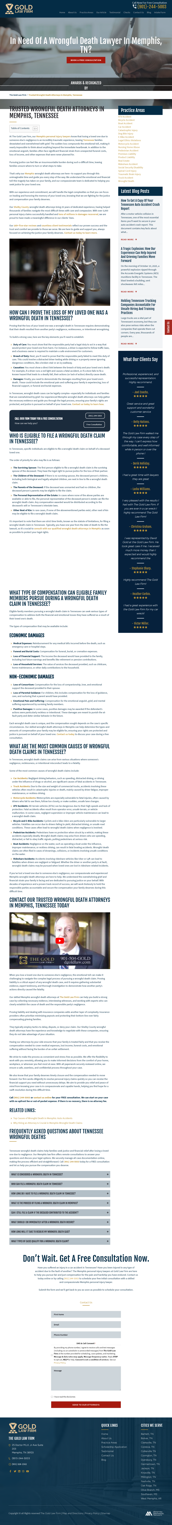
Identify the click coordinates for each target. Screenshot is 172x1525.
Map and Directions (72, 1513)
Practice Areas (86, 12)
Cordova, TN (147, 1446)
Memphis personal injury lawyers (53, 136)
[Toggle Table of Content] (34, 128)
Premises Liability (127, 153)
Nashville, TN (148, 1481)
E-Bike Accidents (34, 820)
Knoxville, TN (148, 1472)
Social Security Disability (130, 167)
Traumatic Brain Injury (129, 174)
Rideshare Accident (128, 164)
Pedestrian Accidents (24, 832)
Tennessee (88, 140)
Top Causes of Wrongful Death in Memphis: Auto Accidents (42, 1118)
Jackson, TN (147, 1468)
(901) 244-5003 (71, 1161)
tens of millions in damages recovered (78, 214)
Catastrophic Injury (127, 130)
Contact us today (65, 734)
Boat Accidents (21, 843)
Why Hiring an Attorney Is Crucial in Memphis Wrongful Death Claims (47, 1122)
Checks (126, 12)
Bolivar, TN (147, 1438)
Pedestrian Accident (128, 150)
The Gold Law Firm (17, 95)
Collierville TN (148, 1451)
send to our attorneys (86, 1404)
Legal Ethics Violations (129, 140)
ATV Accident (124, 116)
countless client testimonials (57, 225)
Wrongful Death (126, 181)
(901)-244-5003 (151, 6)
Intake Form (160, 12)
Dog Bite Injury (125, 133)
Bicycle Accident (126, 120)
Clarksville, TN (148, 1442)
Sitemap (105, 1513)
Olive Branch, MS (150, 1489)
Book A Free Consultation (86, 60)
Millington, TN (148, 1477)
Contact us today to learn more (80, 232)
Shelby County (21, 206)
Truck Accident (125, 177)
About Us (72, 12)
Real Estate (124, 160)
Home (62, 12)
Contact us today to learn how (88, 404)
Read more (127, 239)
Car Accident (124, 126)
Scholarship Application (114, 1446)
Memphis (29, 173)
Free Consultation (94, 424)
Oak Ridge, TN (148, 1485)
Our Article (101, 12)
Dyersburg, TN (148, 1459)
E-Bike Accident (126, 136)
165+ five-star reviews (25, 225)
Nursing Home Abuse (129, 147)
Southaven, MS (149, 1494)
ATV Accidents (20, 805)
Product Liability (126, 157)
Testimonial (114, 12)
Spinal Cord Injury (127, 170)
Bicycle (17, 820)
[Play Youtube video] (59, 940)
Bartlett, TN (147, 1434)
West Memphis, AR (151, 1498)
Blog (149, 12)
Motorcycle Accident (128, 143)
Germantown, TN (150, 1464)
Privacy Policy (59, 1362)
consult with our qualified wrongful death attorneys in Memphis (67, 528)
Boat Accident (125, 123)
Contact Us (138, 12)
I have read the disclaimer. (65, 1396)
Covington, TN (149, 1455)
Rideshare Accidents (23, 858)
